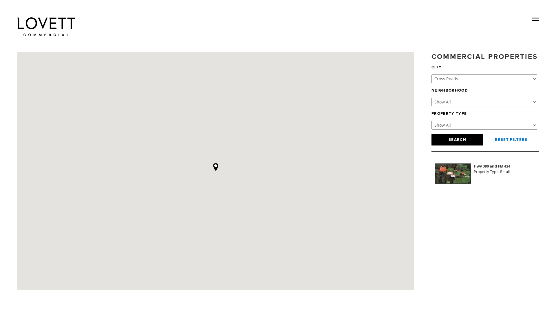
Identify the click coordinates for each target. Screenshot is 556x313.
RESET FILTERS (511, 139)
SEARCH (457, 139)
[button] (215, 166)
